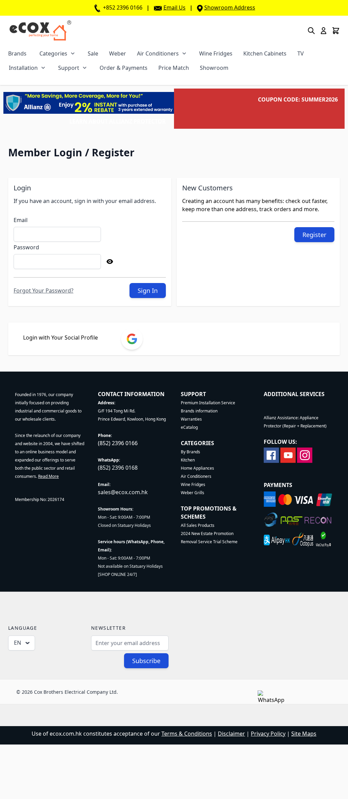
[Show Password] (110, 261)
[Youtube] (288, 454)
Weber (117, 53)
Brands (17, 53)
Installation (23, 68)
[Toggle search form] (311, 30)
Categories (53, 53)
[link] (132, 339)
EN (17, 642)
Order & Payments (123, 68)
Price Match (173, 68)
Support (68, 68)
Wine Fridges (215, 53)
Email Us (174, 7)
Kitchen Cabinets (264, 53)
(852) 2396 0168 (118, 467)
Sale (93, 53)
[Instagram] (304, 454)
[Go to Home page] (40, 30)
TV (300, 53)
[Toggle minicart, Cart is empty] (335, 30)
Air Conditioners (158, 53)
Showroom (214, 68)
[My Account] (323, 30)
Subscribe (146, 661)
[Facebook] (271, 454)
